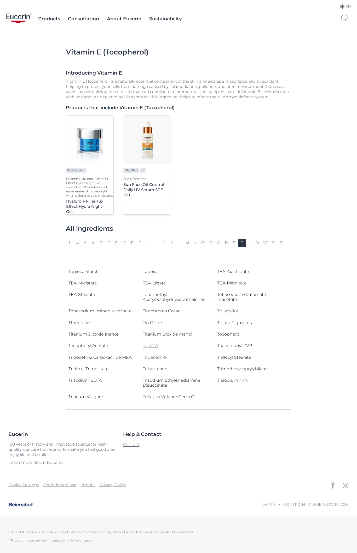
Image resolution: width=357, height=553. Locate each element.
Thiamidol (227, 310)
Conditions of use (59, 484)
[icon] (333, 485)
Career (268, 505)
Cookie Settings (23, 484)
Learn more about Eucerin (35, 462)
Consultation (83, 19)
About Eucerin (124, 19)
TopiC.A (150, 345)
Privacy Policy (112, 484)
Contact (131, 444)
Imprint (87, 484)
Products (49, 19)
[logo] (19, 19)
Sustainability (165, 19)
